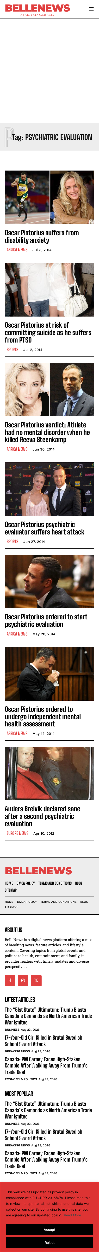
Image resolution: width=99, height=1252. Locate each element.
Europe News (17, 833)
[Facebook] (10, 980)
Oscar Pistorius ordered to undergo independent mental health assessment (43, 716)
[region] (49, 1217)
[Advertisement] (49, 71)
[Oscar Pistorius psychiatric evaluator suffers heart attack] (49, 489)
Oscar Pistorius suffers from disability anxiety (42, 236)
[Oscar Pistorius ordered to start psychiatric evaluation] (49, 581)
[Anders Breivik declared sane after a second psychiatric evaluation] (49, 773)
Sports (12, 349)
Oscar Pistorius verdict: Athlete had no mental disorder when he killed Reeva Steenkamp (47, 432)
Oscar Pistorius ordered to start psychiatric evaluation (46, 620)
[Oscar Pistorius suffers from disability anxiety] (49, 197)
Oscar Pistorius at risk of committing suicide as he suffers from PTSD (48, 332)
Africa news (17, 250)
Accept (49, 1229)
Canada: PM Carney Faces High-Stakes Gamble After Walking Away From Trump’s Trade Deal (46, 1065)
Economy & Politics (21, 1079)
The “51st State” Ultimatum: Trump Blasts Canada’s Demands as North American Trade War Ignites (48, 1016)
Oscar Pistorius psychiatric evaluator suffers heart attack (44, 528)
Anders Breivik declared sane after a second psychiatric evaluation (42, 816)
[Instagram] (23, 980)
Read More (72, 1215)
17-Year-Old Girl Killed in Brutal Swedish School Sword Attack (43, 1040)
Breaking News (17, 1051)
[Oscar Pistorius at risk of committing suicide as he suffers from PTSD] (49, 290)
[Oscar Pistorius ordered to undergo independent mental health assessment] (49, 674)
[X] (36, 980)
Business (12, 1029)
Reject (50, 1242)
